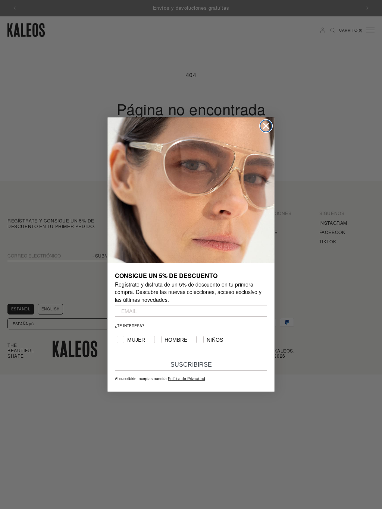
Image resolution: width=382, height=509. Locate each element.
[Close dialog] (266, 126)
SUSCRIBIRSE (191, 364)
